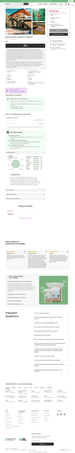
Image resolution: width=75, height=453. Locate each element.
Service (19, 449)
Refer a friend (9, 424)
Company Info (24, 449)
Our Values (20, 419)
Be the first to (25, 218)
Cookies (29, 449)
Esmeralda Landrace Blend (15, 7)
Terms (10, 449)
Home (7, 7)
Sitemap (33, 422)
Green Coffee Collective (13, 448)
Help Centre (8, 413)
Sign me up (43, 444)
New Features (34, 415)
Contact (7, 415)
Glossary (46, 419)
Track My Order (9, 417)
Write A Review (10, 210)
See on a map (31, 83)
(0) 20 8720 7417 (9, 428)
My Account (8, 422)
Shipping (14, 449)
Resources (46, 413)
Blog (45, 417)
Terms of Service (35, 417)
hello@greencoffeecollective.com (13, 426)
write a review (28, 218)
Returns (7, 419)
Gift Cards (20, 423)
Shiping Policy (34, 419)
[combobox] (21, 4)
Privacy (7, 449)
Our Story (20, 416)
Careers (20, 414)
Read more (12, 138)
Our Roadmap (34, 413)
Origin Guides (47, 415)
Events (19, 421)
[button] (42, 3)
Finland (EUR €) (63, 449)
